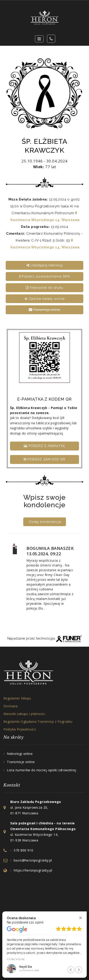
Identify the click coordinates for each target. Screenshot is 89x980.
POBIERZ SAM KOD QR (45, 459)
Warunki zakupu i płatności (24, 714)
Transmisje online (21, 762)
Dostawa (10, 706)
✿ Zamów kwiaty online (45, 299)
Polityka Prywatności (19, 729)
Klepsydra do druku (46, 287)
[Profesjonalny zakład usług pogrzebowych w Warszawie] (44, 17)
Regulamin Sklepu (17, 698)
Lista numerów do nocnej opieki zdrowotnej (41, 770)
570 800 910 (23, 850)
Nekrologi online (20, 753)
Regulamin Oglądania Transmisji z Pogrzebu (37, 721)
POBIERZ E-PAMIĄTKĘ (46, 446)
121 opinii (36, 922)
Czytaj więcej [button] (15, 959)
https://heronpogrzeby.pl (33, 870)
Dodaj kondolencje (45, 522)
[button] (80, 917)
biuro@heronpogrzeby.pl (33, 860)
